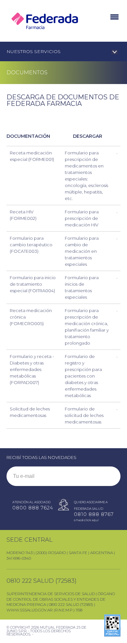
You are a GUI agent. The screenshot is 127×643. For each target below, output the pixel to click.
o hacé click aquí (86, 520)
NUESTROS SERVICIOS (34, 51)
